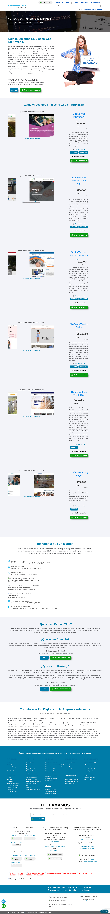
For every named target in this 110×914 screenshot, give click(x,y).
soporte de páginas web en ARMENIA (68, 553)
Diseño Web (15, 628)
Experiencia (29, 767)
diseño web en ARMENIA (67, 104)
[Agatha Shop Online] (31, 336)
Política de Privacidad (12, 785)
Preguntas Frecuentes (31, 773)
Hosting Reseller (69, 771)
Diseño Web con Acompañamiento (53, 767)
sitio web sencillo (83, 138)
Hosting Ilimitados (69, 767)
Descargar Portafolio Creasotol (33, 781)
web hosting (70, 677)
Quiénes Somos (30, 764)
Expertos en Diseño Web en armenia (29, 40)
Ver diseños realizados (79, 156)
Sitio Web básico (74, 144)
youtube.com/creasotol (89, 767)
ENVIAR (41, 819)
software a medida (13, 737)
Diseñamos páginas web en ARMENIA (42, 70)
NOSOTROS (96, 6)
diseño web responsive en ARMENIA (22, 74)
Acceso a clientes (95, 2)
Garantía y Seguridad (12, 787)
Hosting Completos (69, 764)
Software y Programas (31, 779)
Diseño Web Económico (51, 762)
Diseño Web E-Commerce (51, 771)
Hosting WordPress (69, 769)
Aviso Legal (10, 781)
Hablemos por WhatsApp (17, 838)
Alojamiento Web (66, 670)
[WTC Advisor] (31, 189)
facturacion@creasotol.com (87, 846)
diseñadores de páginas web (43, 50)
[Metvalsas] (31, 403)
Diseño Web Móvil (50, 780)
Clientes (28, 785)
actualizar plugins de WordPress (78, 436)
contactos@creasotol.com (87, 839)
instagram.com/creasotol (90, 775)
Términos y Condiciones (13, 783)
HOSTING (67, 6)
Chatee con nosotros (31, 90)
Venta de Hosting (11, 767)
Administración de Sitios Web (72, 779)
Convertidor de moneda (55, 858)
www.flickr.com (88, 773)
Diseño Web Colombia (73, 718)
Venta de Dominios (12, 769)
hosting (22, 737)
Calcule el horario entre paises (56, 854)
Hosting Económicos (70, 762)
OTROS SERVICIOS (86, 6)
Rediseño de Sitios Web (51, 773)
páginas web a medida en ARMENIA (29, 55)
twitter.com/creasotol (89, 764)
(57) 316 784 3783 (97, 9)
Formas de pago (59, 2)
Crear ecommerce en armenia (31, 18)
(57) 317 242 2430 (30, 855)
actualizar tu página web (77, 210)
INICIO (51, 6)
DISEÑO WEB (59, 6)
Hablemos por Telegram (17, 865)
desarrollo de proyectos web (88, 735)
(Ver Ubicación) (55, 841)
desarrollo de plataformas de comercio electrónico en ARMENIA (78, 354)
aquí (75, 360)
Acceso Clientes (30, 762)
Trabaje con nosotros (31, 783)
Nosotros (9, 773)
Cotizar (14, 90)
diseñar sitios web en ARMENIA (28, 54)
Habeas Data (10, 789)
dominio (13, 643)
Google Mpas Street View (90, 769)
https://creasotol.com (88, 900)
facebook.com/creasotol (90, 762)
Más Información (80, 149)
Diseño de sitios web (73, 735)
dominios (60, 645)
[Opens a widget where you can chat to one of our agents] (104, 911)
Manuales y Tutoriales (31, 777)
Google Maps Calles (89, 771)
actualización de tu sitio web (78, 286)
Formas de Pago (11, 775)
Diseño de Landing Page (51, 778)
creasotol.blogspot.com (89, 777)
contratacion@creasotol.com (87, 848)
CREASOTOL (63, 718)
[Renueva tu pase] (31, 484)
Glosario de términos (12, 791)
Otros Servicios (11, 771)
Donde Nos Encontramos (32, 771)
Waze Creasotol (88, 779)
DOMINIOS (76, 6)
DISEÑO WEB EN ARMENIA (22, 23)
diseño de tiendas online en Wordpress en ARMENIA (78, 348)
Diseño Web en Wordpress (52, 769)
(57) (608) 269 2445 (16, 842)
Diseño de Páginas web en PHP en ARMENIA (29, 59)
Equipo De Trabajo (30, 769)
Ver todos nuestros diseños (31, 138)
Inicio (11, 23)
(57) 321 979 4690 (30, 835)
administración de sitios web (39, 737)
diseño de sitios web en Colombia (36, 726)
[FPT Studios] (31, 125)
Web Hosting (45, 675)
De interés (75, 2)
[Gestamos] (31, 264)
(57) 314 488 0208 (45, 2)
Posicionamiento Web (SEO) (71, 781)
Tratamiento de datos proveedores (34, 789)
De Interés (9, 779)
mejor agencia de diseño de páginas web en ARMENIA (31, 46)
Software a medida (69, 783)
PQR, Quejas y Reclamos (32, 775)
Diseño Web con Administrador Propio (79, 180)
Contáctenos (84, 2)
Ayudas (68, 2)
